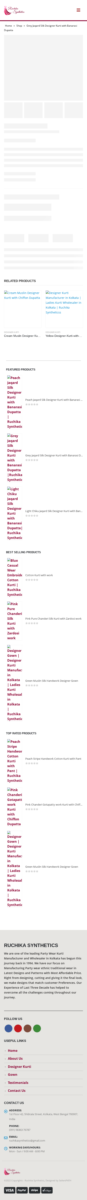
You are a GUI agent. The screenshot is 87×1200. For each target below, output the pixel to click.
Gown (12, 1074)
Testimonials (18, 1082)
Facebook (8, 1028)
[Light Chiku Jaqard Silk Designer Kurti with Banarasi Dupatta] (14, 513)
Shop (19, 25)
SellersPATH (65, 1180)
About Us (15, 1058)
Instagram (27, 1028)
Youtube (18, 1028)
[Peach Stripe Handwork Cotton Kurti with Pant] (14, 761)
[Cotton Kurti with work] (14, 577)
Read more (34, 297)
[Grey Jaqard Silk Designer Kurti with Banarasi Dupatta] (14, 457)
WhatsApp (37, 1028)
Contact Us (16, 1090)
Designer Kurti (11, 332)
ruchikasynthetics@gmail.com (27, 1140)
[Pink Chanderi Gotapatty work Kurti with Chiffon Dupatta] (14, 807)
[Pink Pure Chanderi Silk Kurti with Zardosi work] (14, 621)
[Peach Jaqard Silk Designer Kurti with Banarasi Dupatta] (14, 402)
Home (8, 25)
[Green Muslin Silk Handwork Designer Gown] (14, 683)
